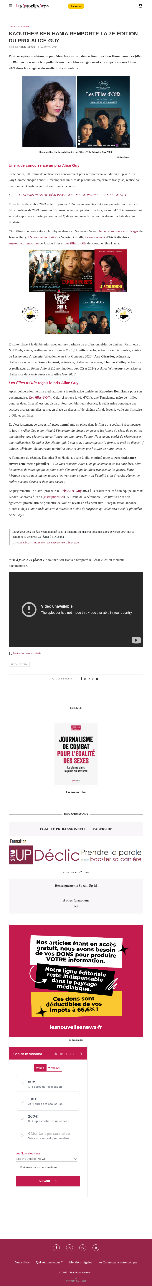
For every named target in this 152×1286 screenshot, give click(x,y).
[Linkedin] (95, 1247)
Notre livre (22, 1262)
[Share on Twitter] (85, 679)
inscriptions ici (54, 497)
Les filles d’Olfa (75, 243)
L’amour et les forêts (42, 237)
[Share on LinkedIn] (89, 678)
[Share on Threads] (93, 679)
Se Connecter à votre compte (117, 1262)
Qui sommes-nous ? (49, 1262)
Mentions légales (80, 1262)
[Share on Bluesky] (97, 679)
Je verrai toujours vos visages (118, 231)
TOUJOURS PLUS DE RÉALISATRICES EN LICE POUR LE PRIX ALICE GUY (71, 195)
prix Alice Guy (19, 664)
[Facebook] (56, 1247)
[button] (25, 653)
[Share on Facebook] (81, 678)
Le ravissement (95, 237)
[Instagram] (82, 1247)
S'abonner (76, 6)
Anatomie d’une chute (24, 243)
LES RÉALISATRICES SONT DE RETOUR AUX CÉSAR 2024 (48, 542)
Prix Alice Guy (71, 491)
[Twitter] (69, 1247)
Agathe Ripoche (27, 46)
